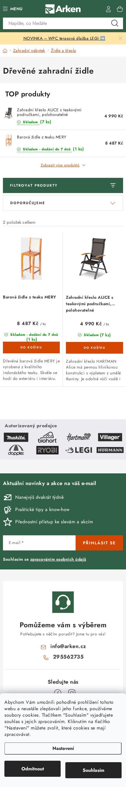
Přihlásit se (99, 543)
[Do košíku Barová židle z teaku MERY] (31, 347)
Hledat (115, 23)
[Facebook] (57, 692)
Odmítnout (32, 768)
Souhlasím (93, 770)
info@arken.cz (68, 646)
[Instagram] (71, 692)
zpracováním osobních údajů (58, 559)
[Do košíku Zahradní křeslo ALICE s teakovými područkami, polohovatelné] (94, 348)
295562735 (68, 657)
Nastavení (63, 748)
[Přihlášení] (108, 8)
